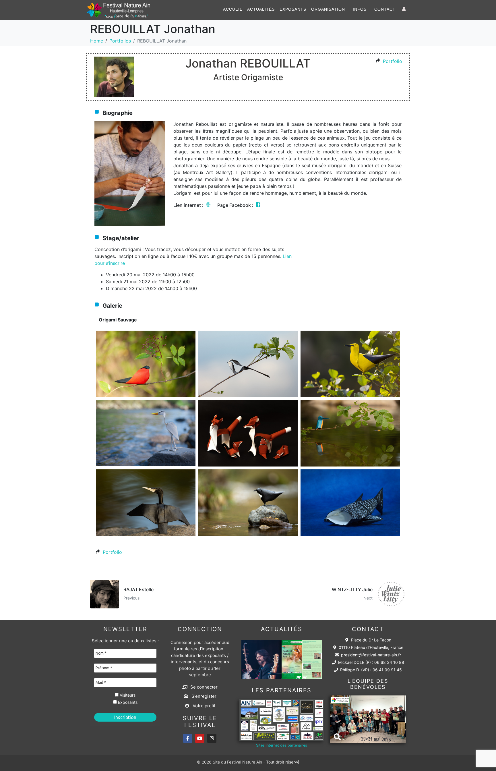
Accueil (232, 9)
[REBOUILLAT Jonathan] (145, 364)
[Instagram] (211, 738)
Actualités (261, 9)
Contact (385, 9)
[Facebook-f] (187, 738)
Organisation (328, 9)
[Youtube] (199, 738)
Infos (360, 9)
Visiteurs (127, 695)
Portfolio (392, 61)
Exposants (293, 9)
